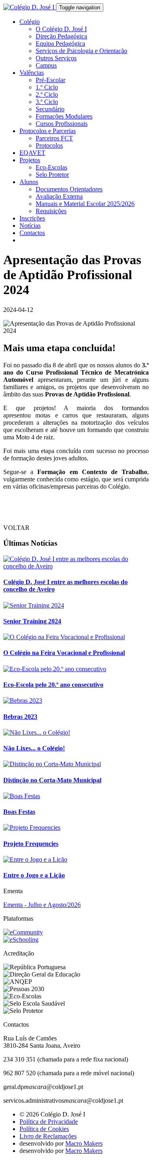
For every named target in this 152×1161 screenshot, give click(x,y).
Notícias (30, 225)
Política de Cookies (44, 1128)
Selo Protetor (52, 174)
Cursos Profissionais (62, 123)
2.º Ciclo (47, 94)
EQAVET (32, 152)
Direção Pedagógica (61, 36)
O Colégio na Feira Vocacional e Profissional (64, 652)
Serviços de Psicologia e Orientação (81, 50)
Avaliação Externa (59, 196)
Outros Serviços (56, 58)
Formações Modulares (64, 116)
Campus (46, 65)
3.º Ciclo (47, 101)
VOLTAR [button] (16, 527)
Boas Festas (19, 811)
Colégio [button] (29, 21)
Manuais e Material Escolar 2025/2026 (85, 203)
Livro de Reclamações (48, 1136)
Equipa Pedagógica (60, 43)
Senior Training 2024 (32, 621)
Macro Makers (84, 1143)
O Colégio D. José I (61, 28)
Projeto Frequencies (30, 843)
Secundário (50, 109)
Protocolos (49, 145)
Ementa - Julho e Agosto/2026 (42, 904)
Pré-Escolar (50, 79)
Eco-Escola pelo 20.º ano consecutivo (53, 684)
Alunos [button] (28, 181)
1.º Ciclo (47, 87)
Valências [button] (31, 72)
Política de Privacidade (48, 1121)
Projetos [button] (29, 160)
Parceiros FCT (54, 138)
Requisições (51, 211)
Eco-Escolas (51, 167)
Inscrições (32, 218)
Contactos (32, 232)
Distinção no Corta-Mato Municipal (52, 780)
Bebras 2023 (20, 716)
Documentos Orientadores (69, 189)
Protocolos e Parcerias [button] (47, 130)
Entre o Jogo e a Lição (34, 875)
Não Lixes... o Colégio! (34, 748)
